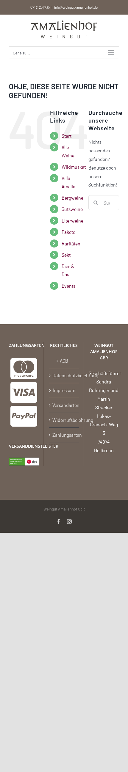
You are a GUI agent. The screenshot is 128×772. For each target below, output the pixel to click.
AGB (64, 361)
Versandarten (64, 405)
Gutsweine (72, 209)
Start (66, 136)
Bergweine (72, 198)
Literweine (72, 220)
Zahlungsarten (64, 435)
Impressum (64, 390)
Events (68, 286)
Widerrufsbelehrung (64, 420)
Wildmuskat (74, 167)
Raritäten (71, 243)
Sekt (66, 255)
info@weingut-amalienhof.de (76, 7)
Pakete (68, 232)
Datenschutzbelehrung (64, 375)
